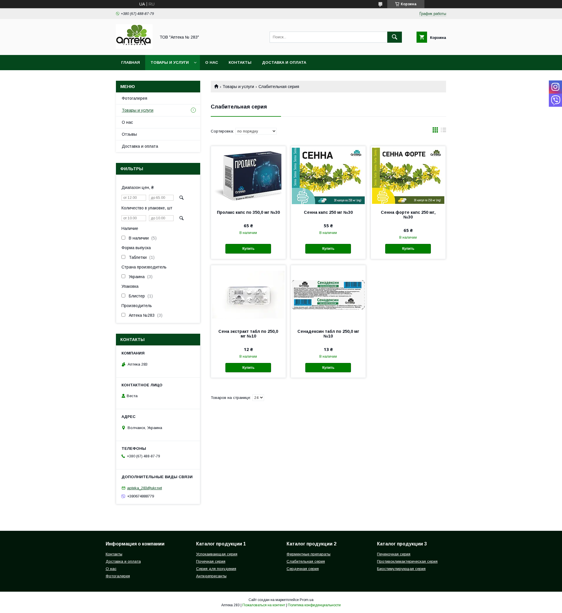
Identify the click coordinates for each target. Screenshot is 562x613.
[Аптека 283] (134, 47)
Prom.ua (306, 600)
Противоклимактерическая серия (407, 561)
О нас (211, 62)
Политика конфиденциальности (314, 605)
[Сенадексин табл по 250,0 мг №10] (328, 294)
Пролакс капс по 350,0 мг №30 (248, 212)
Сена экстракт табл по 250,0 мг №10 (248, 333)
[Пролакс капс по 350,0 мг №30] (248, 175)
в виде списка (443, 131)
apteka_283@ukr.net (144, 488)
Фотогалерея (134, 98)
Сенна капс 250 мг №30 (328, 212)
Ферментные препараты (308, 554)
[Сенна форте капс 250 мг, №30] (408, 175)
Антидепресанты (211, 576)
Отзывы (129, 134)
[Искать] (394, 37)
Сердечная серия (303, 568)
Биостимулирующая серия (401, 568)
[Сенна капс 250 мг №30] (328, 175)
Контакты (240, 62)
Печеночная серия (393, 554)
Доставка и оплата (284, 62)
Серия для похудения (216, 568)
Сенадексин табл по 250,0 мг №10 (328, 333)
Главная (130, 62)
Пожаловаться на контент (263, 605)
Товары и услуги (169, 62)
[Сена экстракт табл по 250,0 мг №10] (248, 294)
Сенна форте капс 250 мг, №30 (408, 214)
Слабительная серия (306, 561)
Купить (248, 249)
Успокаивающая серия (216, 554)
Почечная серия (210, 561)
